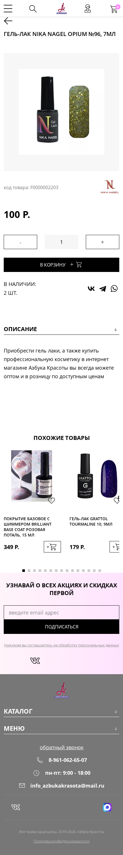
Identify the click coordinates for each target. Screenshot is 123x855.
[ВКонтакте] (91, 288)
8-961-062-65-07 (68, 759)
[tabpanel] (32, 507)
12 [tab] (83, 570)
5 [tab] (45, 570)
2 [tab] (29, 570)
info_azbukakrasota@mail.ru (67, 785)
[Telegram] (103, 288)
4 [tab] (40, 570)
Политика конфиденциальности (61, 841)
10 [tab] (72, 570)
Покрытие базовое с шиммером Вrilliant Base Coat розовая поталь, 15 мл (27, 527)
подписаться (61, 627)
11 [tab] (78, 570)
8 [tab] (61, 570)
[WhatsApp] (114, 288)
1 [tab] (23, 570)
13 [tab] (89, 570)
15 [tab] (99, 570)
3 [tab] (34, 570)
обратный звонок (62, 747)
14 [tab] (94, 570)
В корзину (57, 264)
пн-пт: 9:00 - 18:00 (67, 772)
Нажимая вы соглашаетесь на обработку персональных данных (61, 645)
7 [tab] (56, 570)
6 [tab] (50, 570)
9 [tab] (67, 570)
